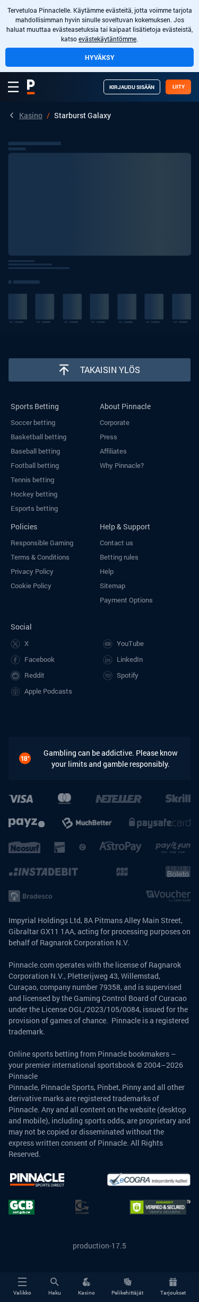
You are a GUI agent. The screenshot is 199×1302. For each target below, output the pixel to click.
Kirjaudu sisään (131, 87)
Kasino (30, 115)
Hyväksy (100, 57)
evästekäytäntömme (107, 38)
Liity (178, 86)
